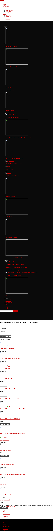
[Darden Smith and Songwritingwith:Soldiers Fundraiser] (17, 135)
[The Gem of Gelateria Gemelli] (17, 234)
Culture (4, 5)
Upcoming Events (9, 10)
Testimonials (8, 16)
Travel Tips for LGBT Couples (13, 270)
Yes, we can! (8, 87)
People (4, 4)
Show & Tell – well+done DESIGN (10, 419)
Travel (4, 7)
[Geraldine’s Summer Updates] (8, 173)
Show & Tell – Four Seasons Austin (10, 358)
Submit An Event (9, 12)
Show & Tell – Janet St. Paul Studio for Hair (12, 409)
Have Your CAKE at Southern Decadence (15, 264)
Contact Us (8, 19)
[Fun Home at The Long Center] (11, 114)
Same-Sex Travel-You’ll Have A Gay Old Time (16, 267)
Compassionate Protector (11, 46)
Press (7, 17)
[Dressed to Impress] (17, 108)
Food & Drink (6, 6)
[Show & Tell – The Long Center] (3, 386)
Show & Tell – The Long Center (9, 388)
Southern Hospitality (10, 196)
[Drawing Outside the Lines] (17, 64)
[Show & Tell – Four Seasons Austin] (3, 356)
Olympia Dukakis (10, 90)
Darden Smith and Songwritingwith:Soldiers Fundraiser (19, 137)
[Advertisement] (16, 316)
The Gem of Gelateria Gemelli (12, 237)
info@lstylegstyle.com (10, 506)
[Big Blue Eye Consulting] (5, 346)
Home (4, 2)
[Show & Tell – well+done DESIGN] (3, 416)
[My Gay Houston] (17, 293)
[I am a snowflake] (8, 166)
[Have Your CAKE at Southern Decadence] (12, 261)
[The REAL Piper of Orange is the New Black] (3, 430)
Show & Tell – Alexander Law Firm (10, 399)
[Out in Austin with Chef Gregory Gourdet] (17, 255)
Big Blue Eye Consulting (7, 348)
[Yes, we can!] (17, 84)
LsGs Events (8, 11)
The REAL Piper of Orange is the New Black (12, 433)
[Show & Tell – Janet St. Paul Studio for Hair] (5, 406)
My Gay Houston (10, 295)
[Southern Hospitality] (17, 193)
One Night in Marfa (5, 450)
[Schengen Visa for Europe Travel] (22, 272)
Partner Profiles (5, 339)
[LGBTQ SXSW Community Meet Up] (17, 155)
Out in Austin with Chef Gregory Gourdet (15, 257)
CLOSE (2, 0)
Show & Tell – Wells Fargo (7, 368)
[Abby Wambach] (4, 437)
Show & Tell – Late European (8, 378)
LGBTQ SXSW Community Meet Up (14, 158)
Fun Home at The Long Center (13, 117)
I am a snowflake (9, 169)
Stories (4, 511)
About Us (8, 15)
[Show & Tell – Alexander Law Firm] (3, 396)
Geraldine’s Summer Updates (12, 175)
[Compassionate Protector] (17, 43)
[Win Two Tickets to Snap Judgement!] (10, 161)
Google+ (5, 517)
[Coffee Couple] (17, 214)
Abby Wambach (4, 440)
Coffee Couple (9, 216)
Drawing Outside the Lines (12, 66)
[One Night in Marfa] (3, 447)
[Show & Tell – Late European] (3, 376)
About (4, 14)
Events (4, 9)
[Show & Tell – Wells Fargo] (5, 366)
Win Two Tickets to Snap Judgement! (14, 163)
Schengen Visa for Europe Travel (13, 275)
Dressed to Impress (10, 110)
